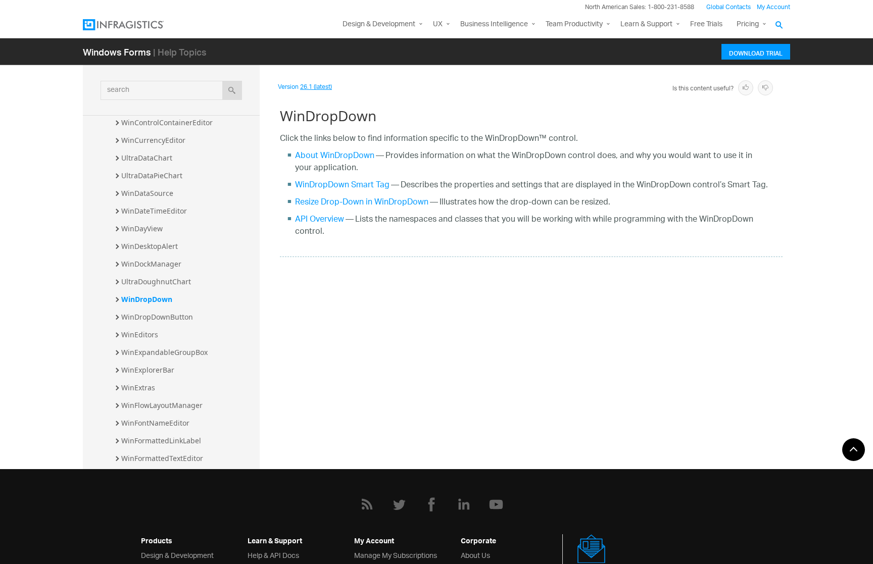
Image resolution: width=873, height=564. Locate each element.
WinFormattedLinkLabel (161, 440)
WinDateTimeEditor (154, 211)
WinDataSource (147, 193)
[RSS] (367, 504)
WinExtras (138, 387)
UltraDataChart (146, 158)
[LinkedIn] (464, 504)
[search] (232, 90)
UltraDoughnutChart (156, 281)
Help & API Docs (273, 554)
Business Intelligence (494, 24)
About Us (475, 554)
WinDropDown (146, 299)
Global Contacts (728, 7)
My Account (773, 7)
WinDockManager (151, 264)
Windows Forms (117, 51)
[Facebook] (431, 504)
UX (438, 24)
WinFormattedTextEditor (162, 458)
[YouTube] (496, 504)
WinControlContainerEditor (167, 122)
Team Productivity (574, 24)
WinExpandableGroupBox (164, 352)
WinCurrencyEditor (153, 140)
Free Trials (706, 24)
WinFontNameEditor (155, 423)
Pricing (748, 24)
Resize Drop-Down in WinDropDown (361, 202)
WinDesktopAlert (149, 246)
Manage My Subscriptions (395, 554)
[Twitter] (399, 504)
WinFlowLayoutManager (162, 405)
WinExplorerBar (147, 370)
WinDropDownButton (157, 317)
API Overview (319, 220)
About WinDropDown (334, 156)
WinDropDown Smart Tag (342, 185)
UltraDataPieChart (151, 175)
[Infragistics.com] (133, 24)
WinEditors (139, 334)
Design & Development (177, 554)
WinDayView (142, 228)
